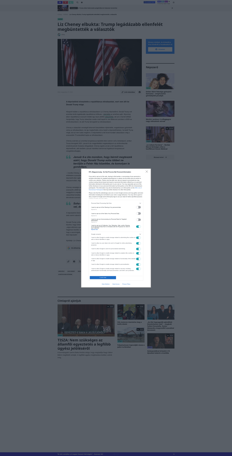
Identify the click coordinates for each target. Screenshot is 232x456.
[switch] (138, 207)
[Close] (147, 172)
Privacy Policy (126, 284)
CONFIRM (103, 277)
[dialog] (116, 228)
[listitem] (116, 203)
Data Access (116, 284)
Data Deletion (106, 284)
